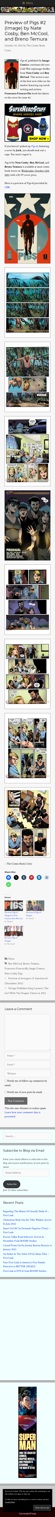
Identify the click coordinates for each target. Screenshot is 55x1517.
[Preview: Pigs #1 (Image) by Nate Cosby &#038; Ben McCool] (14, 905)
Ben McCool (15, 963)
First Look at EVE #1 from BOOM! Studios (24, 1271)
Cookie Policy (10, 1502)
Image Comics (36, 968)
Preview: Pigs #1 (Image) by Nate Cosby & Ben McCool (13, 915)
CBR (7, 187)
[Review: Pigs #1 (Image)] (14, 931)
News (11, 958)
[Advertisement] (27, 1329)
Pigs (20, 973)
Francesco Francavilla (16, 968)
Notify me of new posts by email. (24, 1092)
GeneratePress (27, 1513)
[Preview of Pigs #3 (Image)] (35, 905)
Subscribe (12, 1184)
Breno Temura (31, 963)
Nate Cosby (11, 973)
